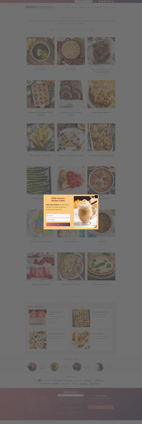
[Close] (96, 196)
